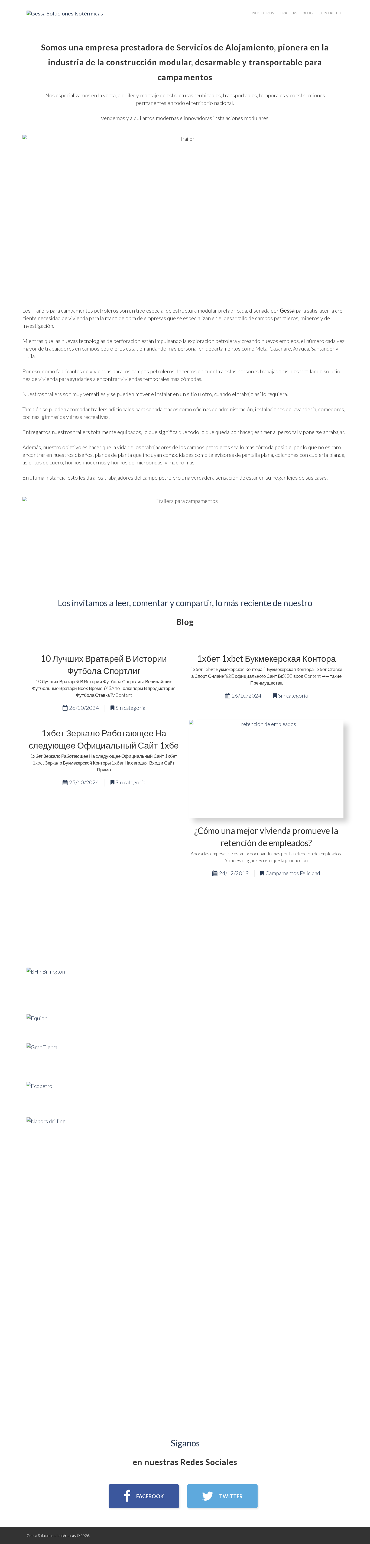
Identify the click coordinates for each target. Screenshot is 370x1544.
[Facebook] (144, 1496)
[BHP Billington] (46, 986)
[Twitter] (222, 1496)
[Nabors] (46, 1136)
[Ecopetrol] (40, 1095)
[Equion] (37, 1024)
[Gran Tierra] (42, 1058)
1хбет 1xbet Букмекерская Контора (266, 658)
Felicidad (310, 873)
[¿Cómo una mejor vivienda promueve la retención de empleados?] (266, 769)
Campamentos (282, 873)
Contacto (330, 13)
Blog (308, 13)
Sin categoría (130, 707)
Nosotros (263, 13)
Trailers (288, 13)
